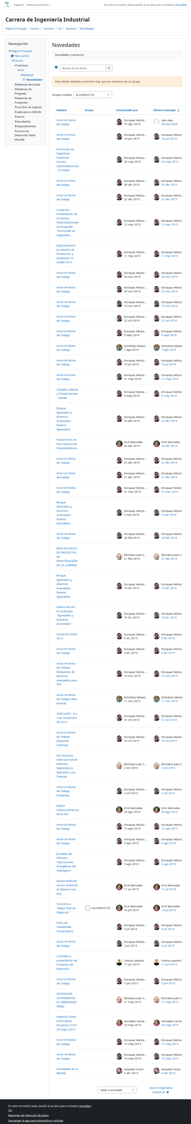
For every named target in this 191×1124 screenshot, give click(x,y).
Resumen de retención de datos (28, 1115)
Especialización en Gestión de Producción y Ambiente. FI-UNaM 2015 (66, 253)
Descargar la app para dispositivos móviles (35, 1120)
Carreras (48, 28)
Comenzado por (127, 110)
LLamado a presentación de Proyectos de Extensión (67, 962)
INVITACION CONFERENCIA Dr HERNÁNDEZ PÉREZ (67, 1000)
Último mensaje (164, 110)
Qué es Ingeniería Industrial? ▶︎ (161, 1090)
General (71, 28)
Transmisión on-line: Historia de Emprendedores (67, 444)
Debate (62, 110)
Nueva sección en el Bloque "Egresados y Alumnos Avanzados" (66, 615)
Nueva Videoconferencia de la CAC (68, 810)
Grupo (89, 110)
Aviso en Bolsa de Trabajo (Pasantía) (66, 791)
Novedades (87, 28)
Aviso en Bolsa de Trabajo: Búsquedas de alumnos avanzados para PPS (67, 673)
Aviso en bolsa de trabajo (66, 122)
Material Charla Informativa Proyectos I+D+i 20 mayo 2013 (67, 1023)
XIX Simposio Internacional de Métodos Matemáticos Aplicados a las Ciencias (67, 766)
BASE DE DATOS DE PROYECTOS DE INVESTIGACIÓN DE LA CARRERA (67, 556)
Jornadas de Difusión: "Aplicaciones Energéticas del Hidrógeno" (66, 862)
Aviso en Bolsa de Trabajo (66, 197)
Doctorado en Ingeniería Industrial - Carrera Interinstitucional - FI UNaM (67, 159)
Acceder (181, 5)
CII (60, 28)
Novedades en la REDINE (67, 1071)
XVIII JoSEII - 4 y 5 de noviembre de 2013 (67, 718)
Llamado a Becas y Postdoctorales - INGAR (67, 394)
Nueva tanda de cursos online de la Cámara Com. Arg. (67, 887)
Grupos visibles (62, 95)
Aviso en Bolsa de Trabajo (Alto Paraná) (67, 699)
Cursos (34, 28)
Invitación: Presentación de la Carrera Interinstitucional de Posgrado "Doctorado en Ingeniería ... (67, 222)
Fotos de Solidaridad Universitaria (65, 927)
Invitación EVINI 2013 (67, 636)
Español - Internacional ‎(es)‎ (31, 5)
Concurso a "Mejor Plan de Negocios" (66, 908)
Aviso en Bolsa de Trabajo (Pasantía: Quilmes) (66, 738)
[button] (56, 68)
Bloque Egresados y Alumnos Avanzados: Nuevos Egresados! (64, 418)
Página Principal (15, 28)
